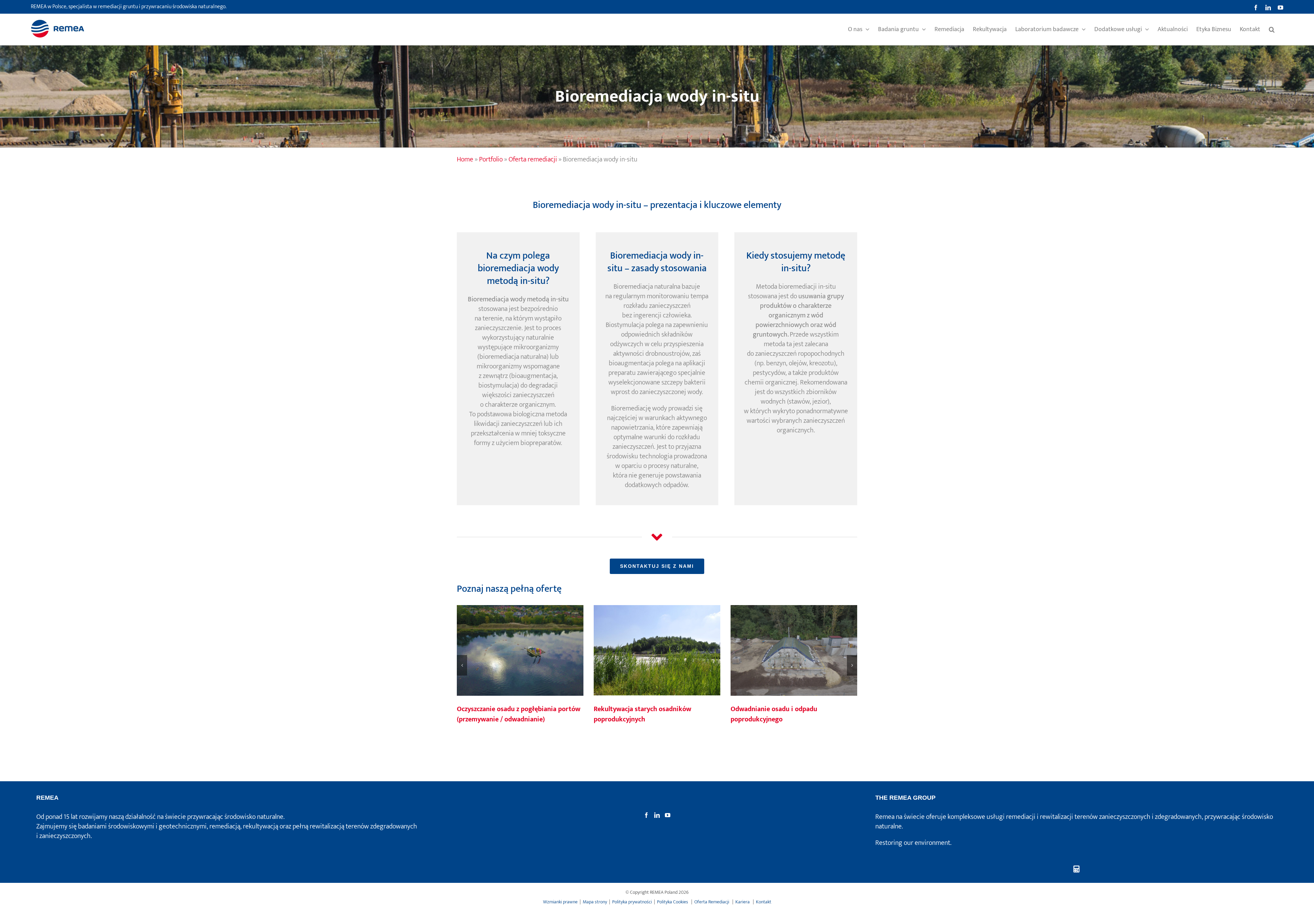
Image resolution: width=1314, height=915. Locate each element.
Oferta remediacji (532, 159)
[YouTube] (667, 815)
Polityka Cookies (673, 902)
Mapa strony (595, 902)
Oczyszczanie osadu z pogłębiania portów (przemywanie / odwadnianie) (520, 651)
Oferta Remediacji (712, 902)
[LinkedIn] (657, 815)
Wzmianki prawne (560, 902)
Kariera (743, 902)
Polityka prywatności (632, 902)
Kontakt (763, 902)
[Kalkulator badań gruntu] (1076, 869)
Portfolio (491, 159)
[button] (1272, 29)
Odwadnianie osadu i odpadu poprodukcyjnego (794, 651)
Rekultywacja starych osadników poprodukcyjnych (657, 651)
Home (465, 159)
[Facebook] (646, 815)
